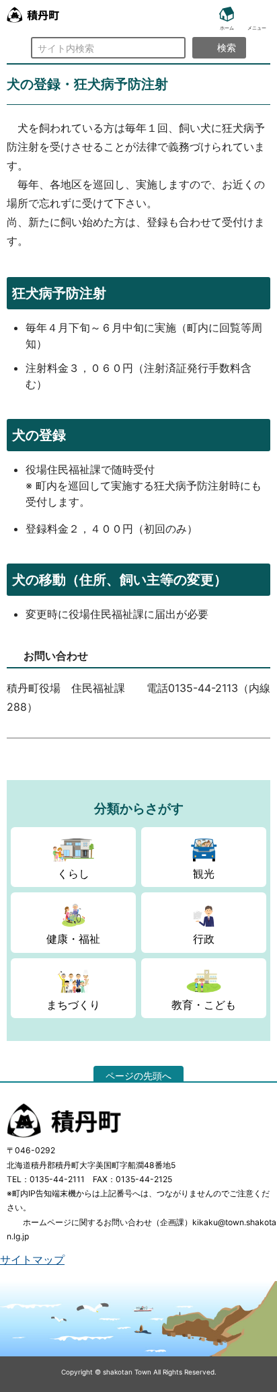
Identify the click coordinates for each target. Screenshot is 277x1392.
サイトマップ (32, 1259)
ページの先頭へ (138, 1075)
